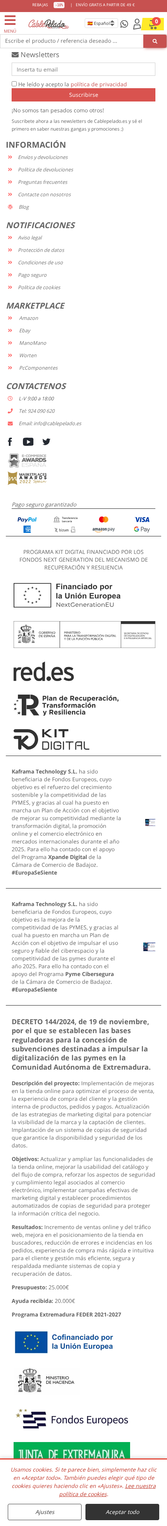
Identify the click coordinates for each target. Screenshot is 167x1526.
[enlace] (150, 822)
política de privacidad (99, 84)
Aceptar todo (122, 1512)
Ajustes (44, 1512)
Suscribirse (83, 94)
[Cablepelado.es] (48, 23)
